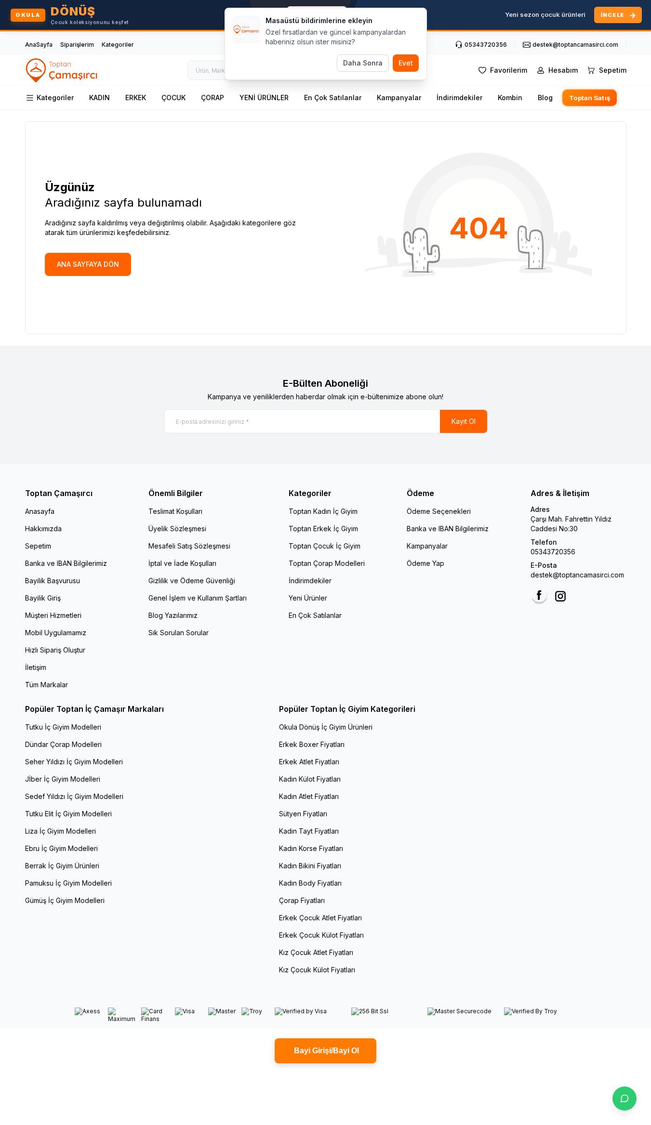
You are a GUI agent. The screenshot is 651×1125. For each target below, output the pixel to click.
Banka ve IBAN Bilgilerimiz (66, 563)
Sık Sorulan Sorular (178, 632)
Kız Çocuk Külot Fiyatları (317, 970)
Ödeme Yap (425, 563)
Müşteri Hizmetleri (53, 615)
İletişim (35, 667)
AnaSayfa (39, 44)
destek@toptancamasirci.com (577, 575)
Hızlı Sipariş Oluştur (55, 650)
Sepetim (38, 546)
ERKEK (135, 97)
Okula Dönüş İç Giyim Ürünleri (325, 727)
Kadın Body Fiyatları (310, 883)
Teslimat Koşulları (175, 511)
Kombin (510, 97)
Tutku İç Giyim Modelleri (63, 727)
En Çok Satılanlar (332, 97)
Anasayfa (39, 511)
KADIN (99, 97)
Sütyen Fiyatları (303, 814)
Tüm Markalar (46, 684)
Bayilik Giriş (43, 598)
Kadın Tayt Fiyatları (309, 831)
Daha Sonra (363, 63)
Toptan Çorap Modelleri (327, 563)
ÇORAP (212, 97)
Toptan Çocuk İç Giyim (324, 546)
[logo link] (62, 70)
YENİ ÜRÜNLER (264, 97)
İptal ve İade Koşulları (182, 563)
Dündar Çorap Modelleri (63, 744)
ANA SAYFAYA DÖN (88, 264)
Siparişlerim (77, 44)
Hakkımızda (43, 528)
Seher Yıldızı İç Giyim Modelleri (74, 762)
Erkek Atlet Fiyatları (309, 762)
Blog (545, 97)
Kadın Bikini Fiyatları (310, 866)
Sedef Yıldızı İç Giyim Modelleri (74, 796)
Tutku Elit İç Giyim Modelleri (68, 814)
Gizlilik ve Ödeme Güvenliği (191, 580)
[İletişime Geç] (624, 1098)
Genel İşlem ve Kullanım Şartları (197, 598)
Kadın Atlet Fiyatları (309, 796)
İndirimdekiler (459, 97)
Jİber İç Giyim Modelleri (62, 779)
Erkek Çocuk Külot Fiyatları (321, 935)
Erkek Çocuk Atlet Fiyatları (320, 918)
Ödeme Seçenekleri (439, 511)
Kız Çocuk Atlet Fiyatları (316, 952)
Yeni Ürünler (308, 598)
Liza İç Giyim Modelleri (60, 831)
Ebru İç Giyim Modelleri (61, 848)
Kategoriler (118, 44)
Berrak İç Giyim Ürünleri (62, 866)
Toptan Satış (589, 98)
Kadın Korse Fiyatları (311, 848)
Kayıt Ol (464, 421)
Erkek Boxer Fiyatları (312, 744)
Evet (406, 63)
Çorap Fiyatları (302, 900)
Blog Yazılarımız (173, 615)
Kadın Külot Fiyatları (310, 779)
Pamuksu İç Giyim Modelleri (68, 883)
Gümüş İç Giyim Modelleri (65, 900)
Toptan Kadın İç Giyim (323, 511)
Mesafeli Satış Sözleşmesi (189, 546)
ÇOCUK (173, 97)
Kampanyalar (399, 97)
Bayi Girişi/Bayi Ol (325, 1051)
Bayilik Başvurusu (52, 580)
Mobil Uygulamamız (55, 632)
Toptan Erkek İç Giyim (323, 528)
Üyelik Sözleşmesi (177, 528)
